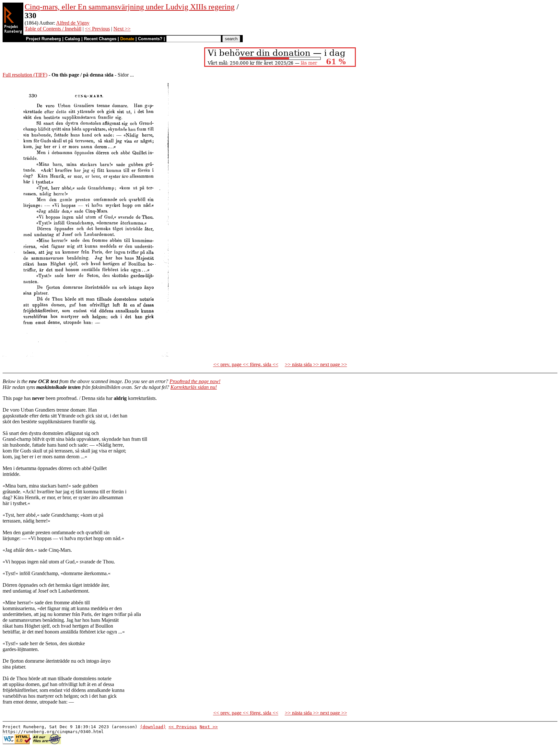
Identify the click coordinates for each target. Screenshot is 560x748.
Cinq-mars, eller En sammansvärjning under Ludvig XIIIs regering (130, 7)
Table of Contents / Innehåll (53, 28)
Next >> (122, 28)
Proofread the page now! (194, 381)
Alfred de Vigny (72, 23)
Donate (127, 38)
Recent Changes (100, 38)
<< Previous (97, 28)
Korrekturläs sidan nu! (193, 387)
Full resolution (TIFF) (25, 75)
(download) (153, 726)
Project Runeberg (43, 38)
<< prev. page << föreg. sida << (245, 364)
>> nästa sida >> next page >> (316, 364)
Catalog (72, 38)
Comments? (150, 38)
